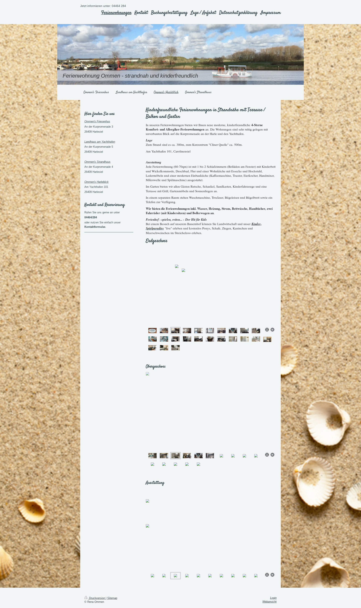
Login (273, 597)
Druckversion (97, 598)
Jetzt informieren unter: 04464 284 (103, 6)
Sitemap (112, 598)
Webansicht (269, 601)
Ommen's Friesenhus (97, 121)
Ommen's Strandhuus (97, 161)
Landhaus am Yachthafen (99, 141)
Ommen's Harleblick (96, 181)
